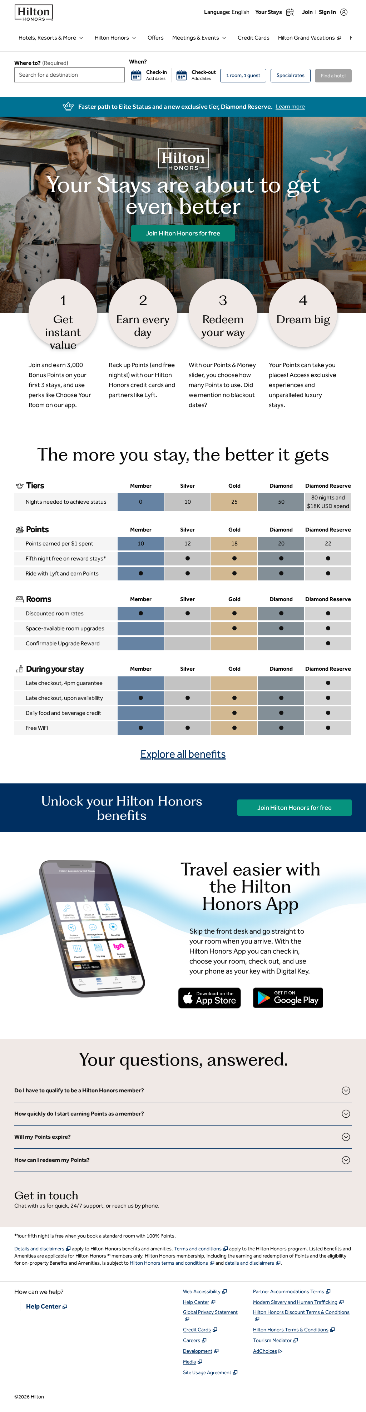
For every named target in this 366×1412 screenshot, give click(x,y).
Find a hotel (333, 76)
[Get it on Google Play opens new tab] (288, 997)
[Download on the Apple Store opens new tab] (210, 998)
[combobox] (69, 74)
